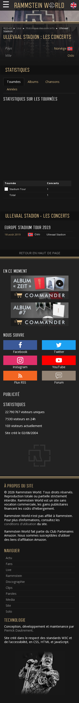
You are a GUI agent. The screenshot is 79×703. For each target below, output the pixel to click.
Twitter (59, 352)
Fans (9, 564)
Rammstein (14, 576)
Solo (9, 611)
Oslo (71, 55)
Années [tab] (12, 89)
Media (10, 599)
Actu (9, 558)
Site (8, 605)
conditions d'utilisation (20, 524)
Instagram (20, 367)
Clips (9, 588)
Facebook (20, 352)
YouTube (58, 367)
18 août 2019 (13, 234)
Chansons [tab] (52, 82)
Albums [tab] (33, 82)
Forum (59, 382)
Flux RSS (20, 382)
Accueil (7, 28)
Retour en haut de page (39, 253)
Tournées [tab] (14, 82)
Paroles (11, 593)
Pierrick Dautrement (18, 630)
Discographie (15, 582)
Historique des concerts (40, 28)
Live (18, 28)
